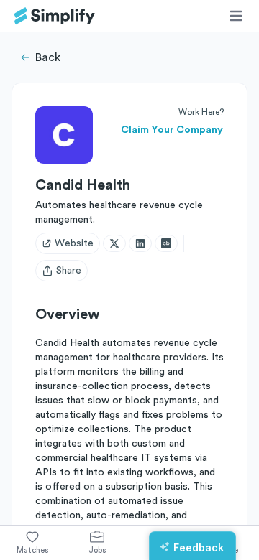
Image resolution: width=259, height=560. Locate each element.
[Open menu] (235, 15)
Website (74, 243)
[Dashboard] (55, 16)
